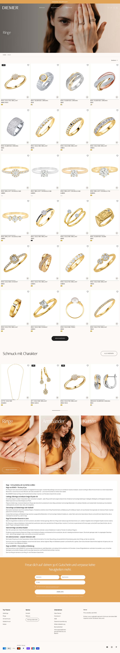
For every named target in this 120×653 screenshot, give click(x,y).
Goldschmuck (7, 622)
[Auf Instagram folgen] (112, 647)
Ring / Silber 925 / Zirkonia (39, 100)
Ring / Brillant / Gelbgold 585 (11, 191)
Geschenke (69, 8)
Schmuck (42, 8)
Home (4, 55)
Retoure (28, 616)
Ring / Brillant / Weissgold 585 (41, 191)
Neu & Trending (55, 8)
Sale (79, 8)
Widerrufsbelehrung (59, 624)
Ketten (4, 624)
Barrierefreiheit (58, 627)
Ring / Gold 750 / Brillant (9, 100)
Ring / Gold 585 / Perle (68, 327)
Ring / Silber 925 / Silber (98, 236)
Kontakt (28, 613)
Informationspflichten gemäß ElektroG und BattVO (60, 632)
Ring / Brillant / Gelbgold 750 (100, 191)
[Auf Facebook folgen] (107, 647)
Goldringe (5, 613)
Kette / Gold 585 (6, 401)
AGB (55, 619)
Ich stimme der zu (48, 587)
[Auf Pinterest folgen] (116, 647)
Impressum (57, 616)
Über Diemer (57, 613)
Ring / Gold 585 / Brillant (39, 146)
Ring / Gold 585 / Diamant (9, 282)
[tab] (20, 353)
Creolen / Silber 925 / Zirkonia (100, 401)
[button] (108, 7)
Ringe (4, 616)
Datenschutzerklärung (52, 587)
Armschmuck (6, 619)
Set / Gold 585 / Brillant (39, 401)
